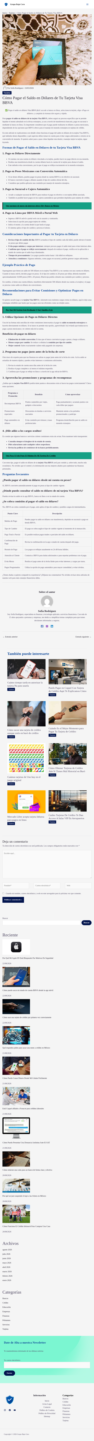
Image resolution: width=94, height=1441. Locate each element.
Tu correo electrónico (12, 1360)
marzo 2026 (7, 1271)
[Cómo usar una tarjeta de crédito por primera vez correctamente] (16, 1006)
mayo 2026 (6, 1263)
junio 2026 (6, 1258)
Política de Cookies (47, 1410)
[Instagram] (47, 626)
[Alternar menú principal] (87, 4)
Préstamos (6, 1320)
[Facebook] (42, 626)
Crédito (5, 1303)
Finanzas (5, 1316)
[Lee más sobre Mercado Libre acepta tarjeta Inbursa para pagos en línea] (26, 802)
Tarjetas (12, 13)
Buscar (5, 918)
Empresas (6, 1311)
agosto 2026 (7, 1250)
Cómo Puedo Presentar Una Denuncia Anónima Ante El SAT (26, 1143)
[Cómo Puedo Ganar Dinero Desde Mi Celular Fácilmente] (16, 1066)
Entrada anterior (10, 637)
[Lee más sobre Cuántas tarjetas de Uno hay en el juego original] (26, 758)
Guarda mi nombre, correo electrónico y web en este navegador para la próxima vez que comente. (43, 893)
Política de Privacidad (47, 1413)
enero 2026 (6, 1280)
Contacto (46, 1407)
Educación (6, 1307)
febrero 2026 (7, 1276)
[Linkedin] (52, 626)
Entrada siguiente (83, 637)
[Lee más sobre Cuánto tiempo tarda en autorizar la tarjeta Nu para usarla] (26, 669)
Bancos (5, 1298)
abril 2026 (6, 1267)
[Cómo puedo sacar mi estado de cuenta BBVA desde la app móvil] (16, 977)
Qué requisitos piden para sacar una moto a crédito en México (26, 1048)
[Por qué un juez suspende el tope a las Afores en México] (16, 1185)
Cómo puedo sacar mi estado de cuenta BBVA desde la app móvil (27, 990)
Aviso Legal (47, 1404)
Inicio (4, 13)
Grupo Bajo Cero (17, 4)
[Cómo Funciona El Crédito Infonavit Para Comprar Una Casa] (16, 1214)
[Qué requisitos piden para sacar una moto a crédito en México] (16, 1035)
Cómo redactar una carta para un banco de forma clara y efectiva (27, 1170)
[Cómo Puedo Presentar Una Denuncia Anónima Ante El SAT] (16, 1128)
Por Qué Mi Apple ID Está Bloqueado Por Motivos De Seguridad (27, 958)
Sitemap (47, 1416)
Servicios (6, 1325)
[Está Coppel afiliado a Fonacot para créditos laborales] (16, 1096)
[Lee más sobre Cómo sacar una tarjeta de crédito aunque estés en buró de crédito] (26, 714)
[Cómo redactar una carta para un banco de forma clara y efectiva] (16, 1159)
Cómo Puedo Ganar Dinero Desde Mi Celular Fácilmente (24, 1078)
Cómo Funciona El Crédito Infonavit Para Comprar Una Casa (26, 1226)
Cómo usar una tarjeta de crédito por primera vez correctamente (26, 1017)
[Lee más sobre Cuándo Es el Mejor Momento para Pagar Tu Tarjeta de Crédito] (68, 713)
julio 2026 (6, 1254)
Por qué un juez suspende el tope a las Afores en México (24, 1196)
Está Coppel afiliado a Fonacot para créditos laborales (23, 1109)
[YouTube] (15, 1410)
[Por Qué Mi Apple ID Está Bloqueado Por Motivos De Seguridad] (16, 947)
